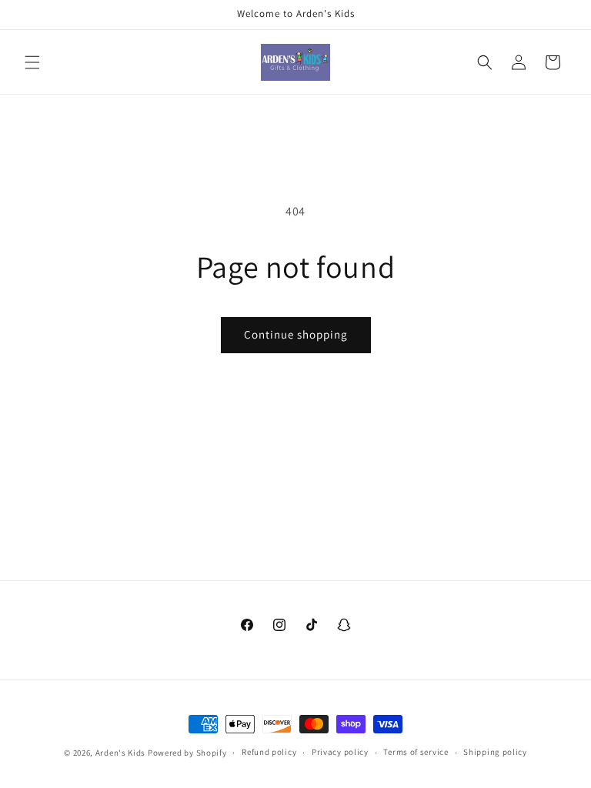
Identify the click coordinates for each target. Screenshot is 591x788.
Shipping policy (495, 751)
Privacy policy (340, 751)
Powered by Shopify (187, 752)
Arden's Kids (121, 752)
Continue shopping (296, 334)
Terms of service (415, 751)
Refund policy (269, 751)
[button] (32, 62)
